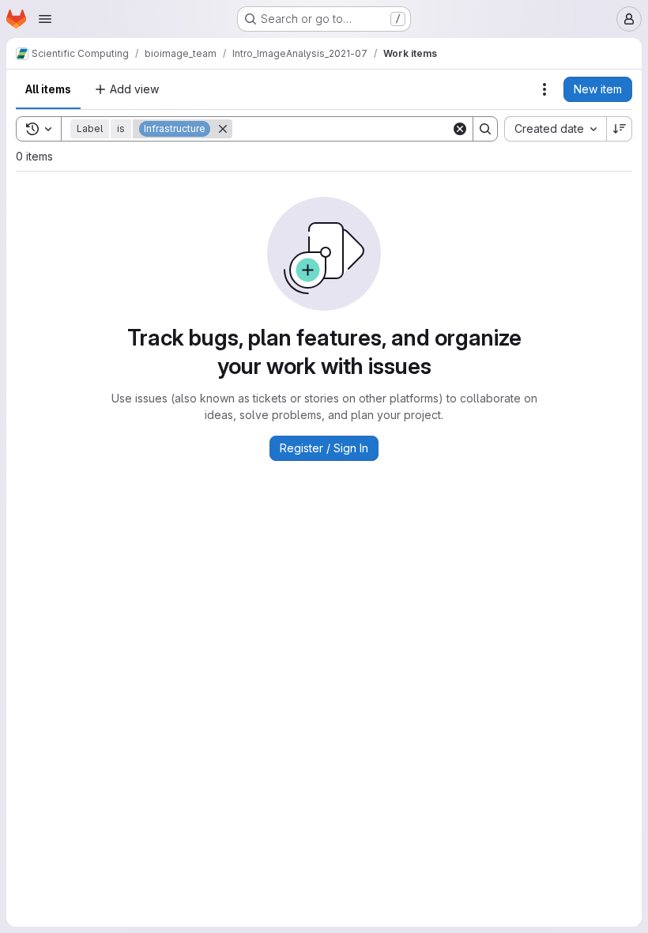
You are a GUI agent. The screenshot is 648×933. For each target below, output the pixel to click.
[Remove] (222, 128)
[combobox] (555, 129)
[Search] (485, 129)
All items (48, 89)
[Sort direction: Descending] (619, 129)
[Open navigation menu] (45, 19)
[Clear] (459, 128)
